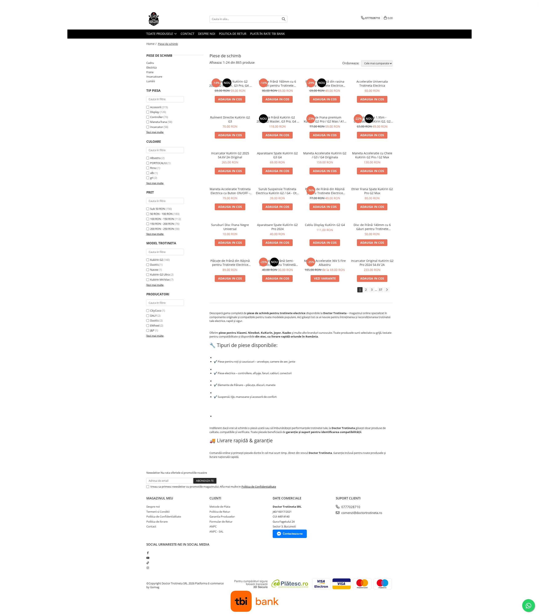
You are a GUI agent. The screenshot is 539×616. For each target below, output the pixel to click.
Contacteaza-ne (293, 533)
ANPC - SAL (216, 531)
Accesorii (155, 107)
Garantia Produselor (222, 516)
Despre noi (206, 34)
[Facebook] (147, 553)
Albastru (155, 158)
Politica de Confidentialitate (258, 486)
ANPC (213, 526)
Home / (151, 44)
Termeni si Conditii (157, 512)
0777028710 (350, 507)
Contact (187, 34)
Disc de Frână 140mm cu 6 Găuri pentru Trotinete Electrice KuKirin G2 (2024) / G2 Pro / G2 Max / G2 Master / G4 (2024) (372, 227)
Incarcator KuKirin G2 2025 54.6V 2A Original (230, 155)
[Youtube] (147, 558)
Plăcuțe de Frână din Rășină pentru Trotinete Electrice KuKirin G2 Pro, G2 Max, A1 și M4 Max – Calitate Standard (325, 191)
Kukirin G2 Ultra (160, 274)
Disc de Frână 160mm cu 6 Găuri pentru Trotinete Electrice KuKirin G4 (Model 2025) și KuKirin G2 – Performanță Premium (277, 83)
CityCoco (155, 310)
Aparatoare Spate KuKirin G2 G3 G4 (277, 155)
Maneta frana (158, 122)
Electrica (151, 67)
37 (380, 290)
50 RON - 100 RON (161, 214)
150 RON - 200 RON (162, 224)
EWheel (154, 325)
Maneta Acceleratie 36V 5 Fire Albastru (325, 263)
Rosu (153, 168)
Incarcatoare (154, 76)
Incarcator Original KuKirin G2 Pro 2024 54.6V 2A (372, 263)
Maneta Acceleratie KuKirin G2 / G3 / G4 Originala (324, 155)
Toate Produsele (160, 34)
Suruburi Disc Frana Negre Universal (230, 227)
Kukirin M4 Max (160, 279)
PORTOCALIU (158, 163)
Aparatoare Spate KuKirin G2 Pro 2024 (277, 227)
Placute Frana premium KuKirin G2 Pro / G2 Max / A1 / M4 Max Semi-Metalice (325, 119)
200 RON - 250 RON (162, 229)
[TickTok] (147, 563)
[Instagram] (147, 568)
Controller (156, 117)
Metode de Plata (219, 506)
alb (152, 173)
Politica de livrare (157, 521)
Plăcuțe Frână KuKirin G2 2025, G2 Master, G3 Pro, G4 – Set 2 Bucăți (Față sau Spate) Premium (230, 83)
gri (152, 178)
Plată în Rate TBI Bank (267, 34)
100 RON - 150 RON (162, 219)
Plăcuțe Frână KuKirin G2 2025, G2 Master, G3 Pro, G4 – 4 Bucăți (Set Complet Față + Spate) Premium (277, 119)
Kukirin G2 (156, 260)
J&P (152, 330)
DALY (153, 315)
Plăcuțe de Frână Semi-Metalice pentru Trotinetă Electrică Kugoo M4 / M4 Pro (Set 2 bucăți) (277, 263)
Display (154, 112)
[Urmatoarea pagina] (387, 289)
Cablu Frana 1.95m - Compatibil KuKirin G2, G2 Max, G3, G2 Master (372, 119)
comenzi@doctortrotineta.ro (361, 513)
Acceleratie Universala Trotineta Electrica (372, 83)
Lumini (150, 81)
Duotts (154, 264)
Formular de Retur (220, 521)
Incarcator (156, 127)
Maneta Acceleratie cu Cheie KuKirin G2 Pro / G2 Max (372, 155)
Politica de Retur (232, 34)
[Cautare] (283, 19)
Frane (149, 72)
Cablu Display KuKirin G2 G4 (325, 225)
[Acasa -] (167, 19)
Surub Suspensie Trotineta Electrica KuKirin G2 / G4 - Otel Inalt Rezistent (277, 191)
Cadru (150, 63)
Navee (154, 270)
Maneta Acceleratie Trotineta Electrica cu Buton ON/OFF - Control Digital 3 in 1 (230, 191)
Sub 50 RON (157, 209)
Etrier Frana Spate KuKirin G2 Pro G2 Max (372, 191)
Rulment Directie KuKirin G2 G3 (230, 119)
